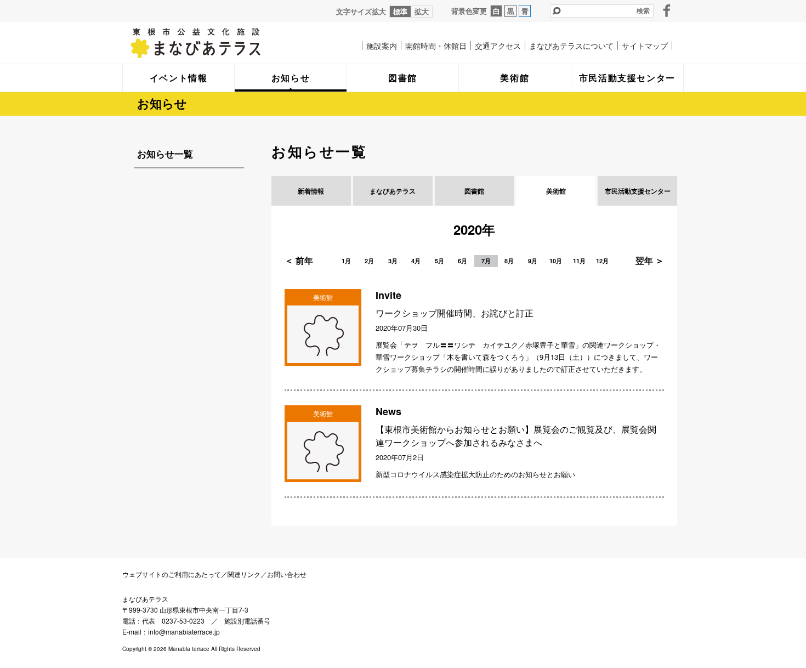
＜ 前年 (299, 260)
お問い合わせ (286, 574)
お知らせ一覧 (165, 153)
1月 (346, 261)
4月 (416, 261)
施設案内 (381, 45)
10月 (555, 261)
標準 (400, 11)
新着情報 (311, 191)
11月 (579, 261)
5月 (439, 261)
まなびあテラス (218, 43)
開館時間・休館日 (436, 45)
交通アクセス (498, 45)
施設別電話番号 (247, 620)
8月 (509, 261)
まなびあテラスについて (571, 45)
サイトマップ (645, 45)
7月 (486, 261)
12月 (602, 261)
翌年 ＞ (649, 260)
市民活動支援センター (638, 191)
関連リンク (244, 574)
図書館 (474, 191)
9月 (532, 261)
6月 (462, 261)
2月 (369, 261)
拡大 (422, 11)
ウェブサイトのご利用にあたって (171, 574)
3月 (393, 261)
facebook (667, 10)
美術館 (556, 191)
